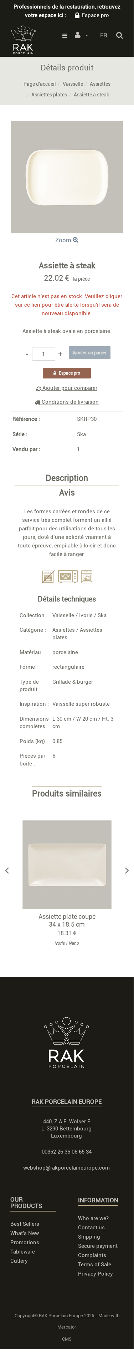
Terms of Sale (94, 1264)
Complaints (92, 1255)
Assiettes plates (49, 94)
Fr (103, 35)
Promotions (24, 1242)
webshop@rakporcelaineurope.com (66, 1168)
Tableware (22, 1252)
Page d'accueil (40, 84)
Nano (74, 943)
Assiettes (100, 84)
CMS (67, 1339)
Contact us (91, 1227)
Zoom (64, 240)
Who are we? (93, 1218)
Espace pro (95, 15)
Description (67, 478)
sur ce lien (27, 305)
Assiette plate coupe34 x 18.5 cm (67, 920)
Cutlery (19, 1261)
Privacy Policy (95, 1274)
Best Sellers (24, 1224)
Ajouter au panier (70, 865)
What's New (24, 1233)
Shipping (89, 1237)
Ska (81, 434)
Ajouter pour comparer (69, 388)
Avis (67, 493)
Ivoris (86, 615)
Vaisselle (73, 84)
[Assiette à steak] (67, 126)
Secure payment (98, 1246)
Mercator (66, 1327)
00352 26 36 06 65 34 (67, 1152)
